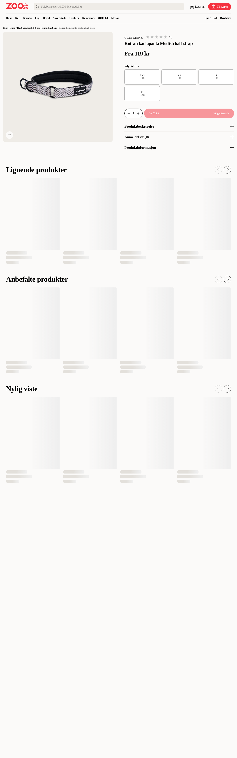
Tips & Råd (210, 18)
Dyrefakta (225, 18)
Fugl (37, 18)
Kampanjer (88, 18)
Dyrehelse (74, 18)
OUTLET (103, 18)
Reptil (46, 18)
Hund (9, 18)
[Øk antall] (139, 113)
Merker (115, 18)
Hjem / (6, 28)
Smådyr (27, 18)
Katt (17, 18)
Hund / (13, 28)
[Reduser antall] (127, 113)
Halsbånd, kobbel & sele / (29, 28)
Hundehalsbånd (49, 28)
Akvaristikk (59, 18)
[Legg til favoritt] (9, 135)
